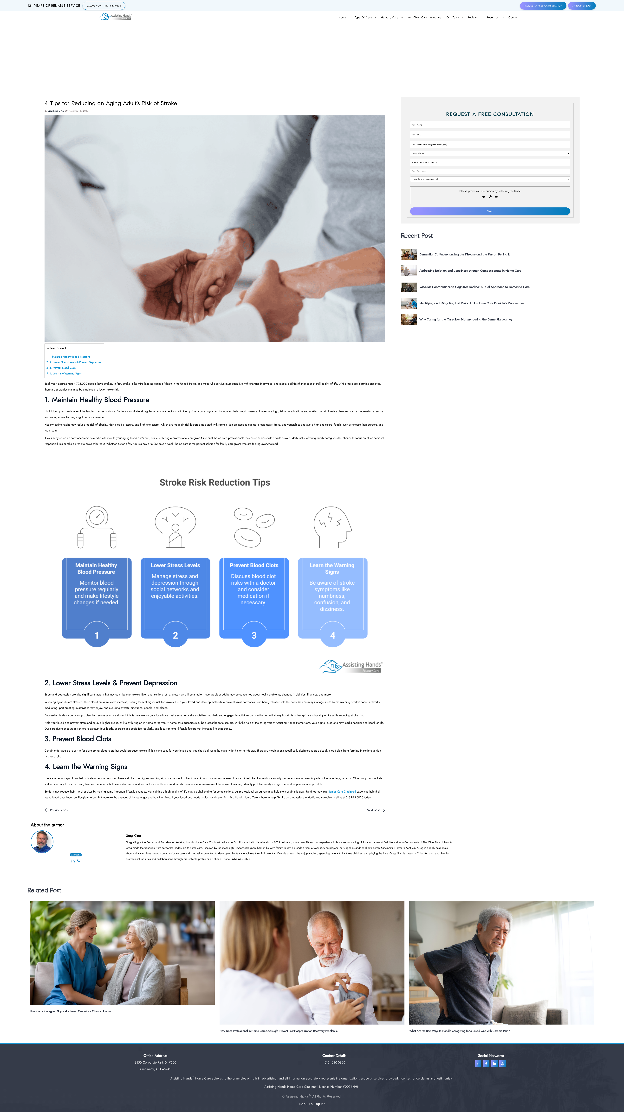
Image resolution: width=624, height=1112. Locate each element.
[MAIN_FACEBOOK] (486, 1064)
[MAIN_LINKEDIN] (494, 1064)
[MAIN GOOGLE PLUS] (479, 1064)
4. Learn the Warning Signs (64, 373)
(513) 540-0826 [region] (334, 1062)
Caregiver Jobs (582, 5)
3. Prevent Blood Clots (61, 368)
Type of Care (363, 17)
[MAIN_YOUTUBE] (503, 1064)
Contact (513, 17)
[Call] (78, 861)
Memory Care (389, 17)
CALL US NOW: (104, 5)
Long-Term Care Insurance (424, 17)
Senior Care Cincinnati (342, 791)
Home (342, 17)
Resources (493, 17)
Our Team (453, 17)
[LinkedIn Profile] (73, 861)
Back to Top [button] (310, 1104)
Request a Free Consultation (543, 5)
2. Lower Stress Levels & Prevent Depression (74, 362)
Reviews (473, 17)
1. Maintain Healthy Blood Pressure (68, 357)
